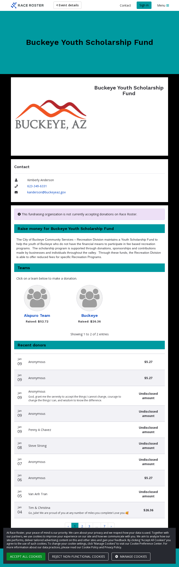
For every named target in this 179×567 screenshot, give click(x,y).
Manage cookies (133, 556)
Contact (125, 5)
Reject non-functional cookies (78, 556)
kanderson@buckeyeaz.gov (46, 192)
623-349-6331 (37, 186)
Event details (68, 5)
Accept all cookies (26, 556)
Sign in (144, 5)
